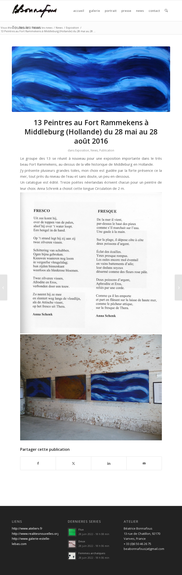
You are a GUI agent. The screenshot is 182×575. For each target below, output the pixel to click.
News (94, 150)
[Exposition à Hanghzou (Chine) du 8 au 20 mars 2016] (3, 287)
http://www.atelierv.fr (27, 528)
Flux (81, 529)
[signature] (34, 10)
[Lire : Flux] (72, 532)
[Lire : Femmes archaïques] (72, 556)
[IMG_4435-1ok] (91, 79)
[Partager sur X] (73, 463)
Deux (81, 541)
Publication (106, 150)
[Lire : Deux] (72, 544)
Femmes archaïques (91, 553)
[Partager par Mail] (144, 463)
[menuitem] (78, 10)
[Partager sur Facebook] (38, 463)
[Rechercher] (166, 10)
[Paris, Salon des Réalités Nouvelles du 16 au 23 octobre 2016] (178, 287)
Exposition (82, 150)
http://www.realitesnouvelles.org (35, 533)
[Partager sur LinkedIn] (108, 463)
